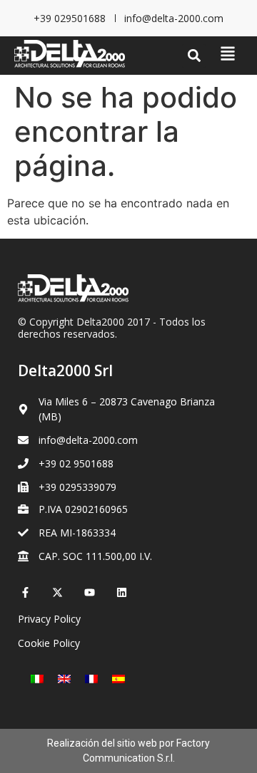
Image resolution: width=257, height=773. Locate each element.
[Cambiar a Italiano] (37, 678)
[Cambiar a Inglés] (64, 678)
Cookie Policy (49, 643)
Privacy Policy (49, 619)
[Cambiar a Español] (118, 678)
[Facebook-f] (25, 592)
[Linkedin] (121, 592)
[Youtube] (89, 592)
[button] (194, 56)
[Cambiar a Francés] (91, 678)
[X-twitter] (57, 592)
